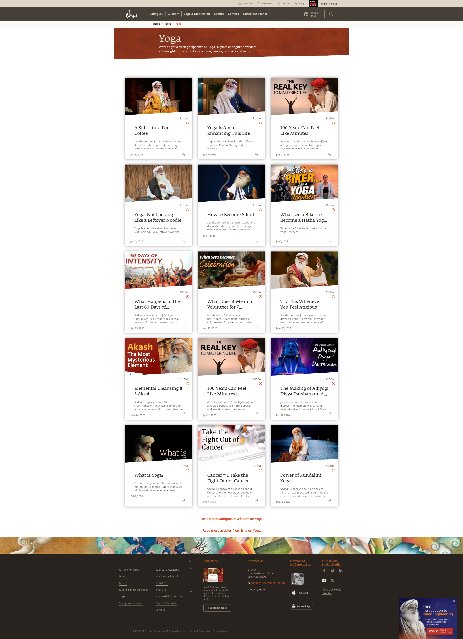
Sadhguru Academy (167, 569)
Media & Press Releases (133, 590)
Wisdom (173, 14)
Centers (233, 14)
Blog (122, 576)
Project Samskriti (166, 603)
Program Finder (315, 14)
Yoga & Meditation (197, 14)
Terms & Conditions (200, 631)
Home (156, 24)
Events (219, 14)
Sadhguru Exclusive (131, 603)
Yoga (122, 596)
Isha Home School (167, 576)
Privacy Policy (220, 631)
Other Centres (256, 590)
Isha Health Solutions (169, 596)
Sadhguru (156, 14)
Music (123, 583)
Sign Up (333, 3)
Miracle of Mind (129, 569)
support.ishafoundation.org (268, 583)
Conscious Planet (255, 14)
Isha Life (161, 590)
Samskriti (162, 583)
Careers (160, 610)
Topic (168, 24)
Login (324, 3)
